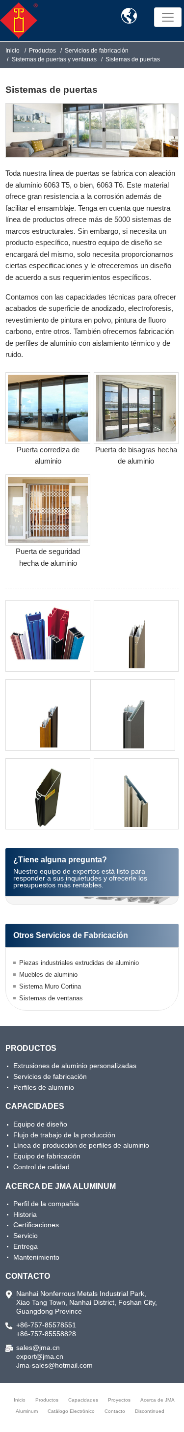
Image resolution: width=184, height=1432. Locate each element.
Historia (25, 1214)
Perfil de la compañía (46, 1204)
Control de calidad (41, 1167)
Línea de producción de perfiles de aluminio (81, 1145)
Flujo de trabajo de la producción (64, 1135)
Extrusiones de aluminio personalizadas (74, 1066)
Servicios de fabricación (97, 50)
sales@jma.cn (38, 1347)
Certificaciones (36, 1225)
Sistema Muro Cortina (50, 986)
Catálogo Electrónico (71, 1411)
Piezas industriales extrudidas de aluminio (79, 962)
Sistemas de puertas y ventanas (54, 59)
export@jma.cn (39, 1356)
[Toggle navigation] (168, 17)
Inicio (12, 50)
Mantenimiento (36, 1257)
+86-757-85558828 (46, 1334)
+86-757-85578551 (46, 1325)
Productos (42, 50)
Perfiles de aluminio (43, 1087)
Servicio (25, 1235)
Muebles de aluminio (48, 974)
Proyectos (119, 1400)
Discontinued (149, 1411)
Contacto (27, 1276)
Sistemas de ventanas (51, 998)
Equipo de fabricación (46, 1156)
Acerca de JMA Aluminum (60, 1186)
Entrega (25, 1246)
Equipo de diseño (40, 1124)
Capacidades (34, 1106)
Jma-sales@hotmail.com (54, 1365)
